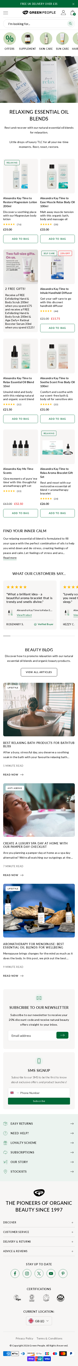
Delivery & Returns (17, 1241)
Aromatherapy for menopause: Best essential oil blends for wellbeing (33, 945)
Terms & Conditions (49, 1338)
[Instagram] (27, 1274)
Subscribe (39, 1101)
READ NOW (11, 774)
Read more (10, 557)
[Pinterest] (63, 1274)
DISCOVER (9, 1222)
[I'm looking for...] (70, 23)
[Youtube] (51, 1274)
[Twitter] (39, 1274)
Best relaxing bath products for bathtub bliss (39, 744)
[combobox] (14, 1093)
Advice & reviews (15, 1251)
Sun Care (62, 48)
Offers (10, 48)
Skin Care (46, 48)
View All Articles (39, 672)
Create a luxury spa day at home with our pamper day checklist (35, 845)
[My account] (63, 12)
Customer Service (16, 1232)
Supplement (27, 48)
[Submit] (62, 1035)
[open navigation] (5, 12)
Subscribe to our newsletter (39, 1007)
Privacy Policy (24, 1338)
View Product (24, 614)
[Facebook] (15, 1274)
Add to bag (20, 239)
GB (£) (39, 1321)
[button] (73, 4)
